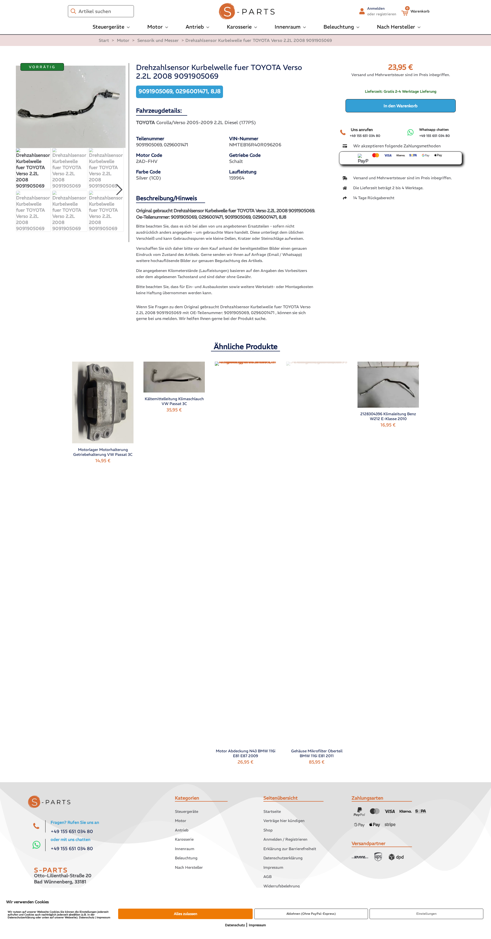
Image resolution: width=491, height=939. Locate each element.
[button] (119, 189)
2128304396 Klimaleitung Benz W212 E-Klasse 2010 (388, 416)
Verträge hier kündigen (284, 820)
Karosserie (184, 839)
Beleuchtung (186, 857)
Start (104, 40)
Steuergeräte (186, 811)
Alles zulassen (185, 913)
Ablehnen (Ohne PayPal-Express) (311, 914)
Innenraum (184, 848)
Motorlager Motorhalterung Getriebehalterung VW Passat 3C (102, 452)
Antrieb (181, 830)
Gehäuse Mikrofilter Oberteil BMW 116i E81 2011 (316, 753)
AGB (267, 876)
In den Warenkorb (401, 105)
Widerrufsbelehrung (281, 886)
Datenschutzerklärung (283, 857)
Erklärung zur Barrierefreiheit (289, 848)
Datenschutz (235, 925)
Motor (123, 40)
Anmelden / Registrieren (285, 839)
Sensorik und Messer (158, 40)
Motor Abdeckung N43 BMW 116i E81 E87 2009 (245, 753)
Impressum (273, 867)
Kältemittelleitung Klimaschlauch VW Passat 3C (174, 401)
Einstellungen (426, 914)
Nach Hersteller (189, 867)
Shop (268, 830)
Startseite (272, 811)
